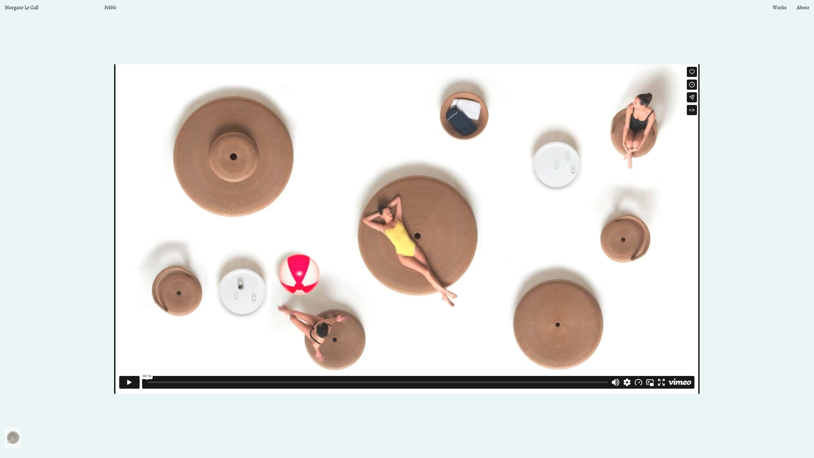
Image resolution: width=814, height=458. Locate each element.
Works (779, 8)
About (803, 8)
